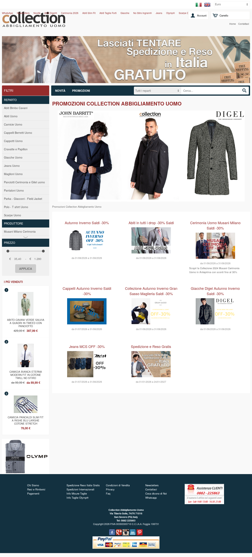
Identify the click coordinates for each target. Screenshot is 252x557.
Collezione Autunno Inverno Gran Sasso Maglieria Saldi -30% (151, 291)
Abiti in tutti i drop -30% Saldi (151, 222)
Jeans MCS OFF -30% (87, 346)
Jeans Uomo (12, 166)
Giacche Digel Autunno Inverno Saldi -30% (215, 291)
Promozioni (81, 91)
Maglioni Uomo (13, 174)
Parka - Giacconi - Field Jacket (23, 199)
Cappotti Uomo (13, 141)
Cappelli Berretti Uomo (18, 133)
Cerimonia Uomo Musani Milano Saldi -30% (215, 225)
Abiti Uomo (11, 116)
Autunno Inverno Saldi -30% (87, 222)
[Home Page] (34, 25)
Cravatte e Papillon (16, 149)
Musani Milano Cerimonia (20, 231)
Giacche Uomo (13, 157)
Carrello (224, 15)
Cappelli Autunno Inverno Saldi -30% (87, 291)
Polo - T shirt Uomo (16, 207)
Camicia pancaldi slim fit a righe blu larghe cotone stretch (26, 419)
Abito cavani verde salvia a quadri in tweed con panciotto (25, 322)
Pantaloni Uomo (14, 190)
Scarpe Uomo (12, 215)
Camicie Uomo (13, 124)
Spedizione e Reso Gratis (151, 346)
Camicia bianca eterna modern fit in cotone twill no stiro (25, 374)
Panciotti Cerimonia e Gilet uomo (24, 182)
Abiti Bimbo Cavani (15, 108)
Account (202, 15)
